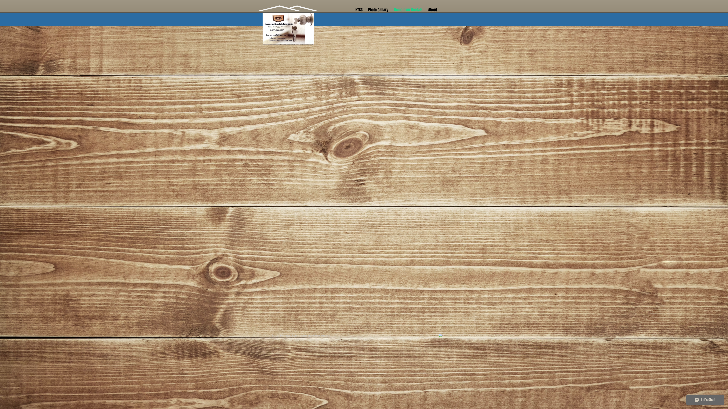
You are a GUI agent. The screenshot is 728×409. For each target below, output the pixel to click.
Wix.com (325, 335)
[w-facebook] (440, 335)
